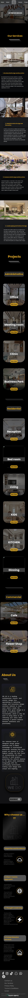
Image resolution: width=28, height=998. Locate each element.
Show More (14, 304)
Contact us (8, 980)
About (7, 2)
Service (20, 2)
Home (2, 2)
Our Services (9, 983)
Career (7, 991)
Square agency (13, 995)
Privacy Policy (9, 986)
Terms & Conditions (11, 988)
